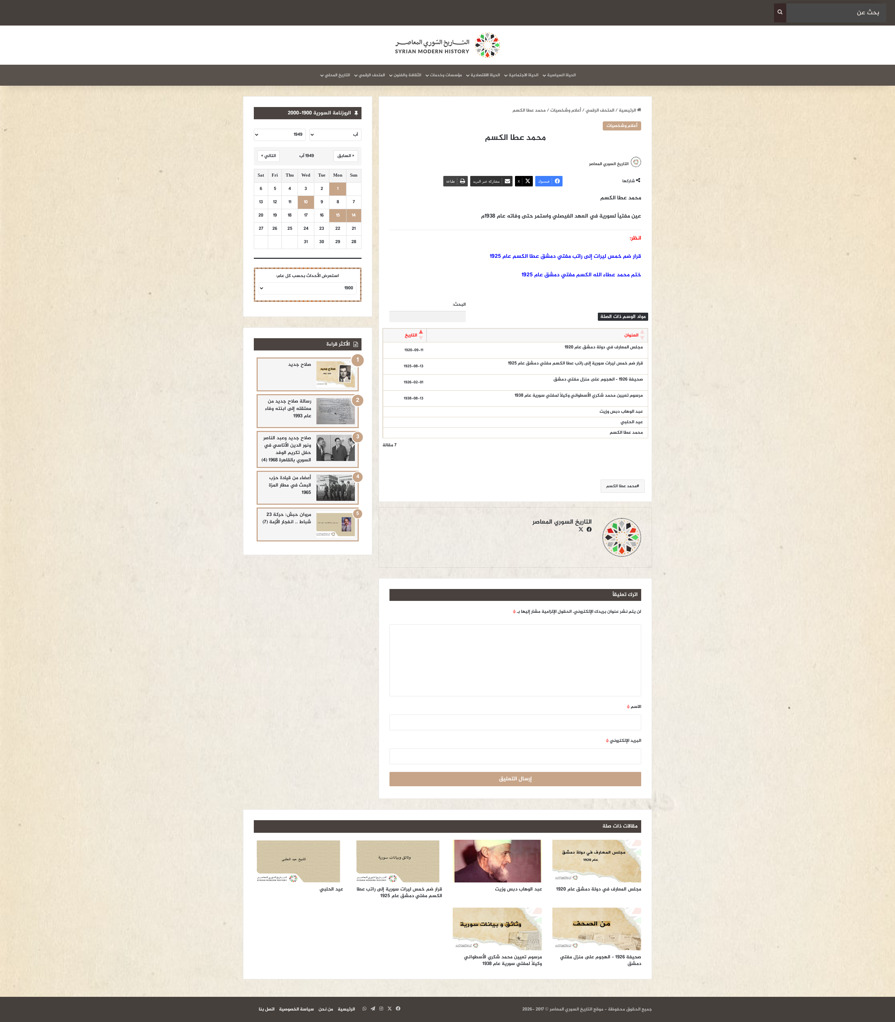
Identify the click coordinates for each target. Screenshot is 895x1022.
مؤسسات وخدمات (446, 75)
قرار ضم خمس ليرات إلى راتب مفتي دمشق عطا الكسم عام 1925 (565, 256)
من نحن (325, 1009)
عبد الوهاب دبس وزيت (621, 412)
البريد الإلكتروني (623, 741)
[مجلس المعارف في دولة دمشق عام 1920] (597, 861)
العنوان (631, 335)
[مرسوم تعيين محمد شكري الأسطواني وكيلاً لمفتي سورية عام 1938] (497, 929)
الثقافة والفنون (407, 75)
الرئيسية (628, 110)
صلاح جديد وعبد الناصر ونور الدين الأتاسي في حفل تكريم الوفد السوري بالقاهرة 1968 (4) (286, 449)
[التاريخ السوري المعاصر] (447, 45)
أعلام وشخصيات (565, 110)
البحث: (459, 304)
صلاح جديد (299, 365)
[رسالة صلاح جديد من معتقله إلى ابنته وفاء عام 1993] (335, 411)
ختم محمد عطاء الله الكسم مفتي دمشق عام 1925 (581, 275)
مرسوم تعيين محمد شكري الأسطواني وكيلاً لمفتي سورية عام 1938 (579, 395)
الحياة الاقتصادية (485, 75)
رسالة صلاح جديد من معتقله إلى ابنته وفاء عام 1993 (288, 408)
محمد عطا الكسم (626, 433)
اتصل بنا (266, 1009)
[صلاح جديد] (335, 374)
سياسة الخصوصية (296, 1009)
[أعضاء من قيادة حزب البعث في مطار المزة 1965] (335, 488)
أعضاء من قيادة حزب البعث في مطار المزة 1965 (290, 485)
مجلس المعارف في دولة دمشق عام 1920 (604, 347)
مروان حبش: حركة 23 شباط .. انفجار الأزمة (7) (287, 518)
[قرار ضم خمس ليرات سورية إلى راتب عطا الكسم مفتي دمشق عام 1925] (398, 861)
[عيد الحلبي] (298, 861)
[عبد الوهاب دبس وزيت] (497, 861)
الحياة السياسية (561, 75)
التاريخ (411, 335)
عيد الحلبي (632, 422)
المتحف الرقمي (372, 75)
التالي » (268, 156)
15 (338, 215)
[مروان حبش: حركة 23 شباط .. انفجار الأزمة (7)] (335, 524)
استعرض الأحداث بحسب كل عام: (307, 276)
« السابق (345, 156)
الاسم (634, 707)
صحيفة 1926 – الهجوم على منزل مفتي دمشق (598, 379)
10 (306, 202)
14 (354, 215)
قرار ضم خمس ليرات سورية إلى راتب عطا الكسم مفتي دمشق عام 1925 (575, 363)
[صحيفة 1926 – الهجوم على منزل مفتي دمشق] (597, 929)
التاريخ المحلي (337, 75)
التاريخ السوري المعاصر (609, 164)
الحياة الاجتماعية (523, 75)
